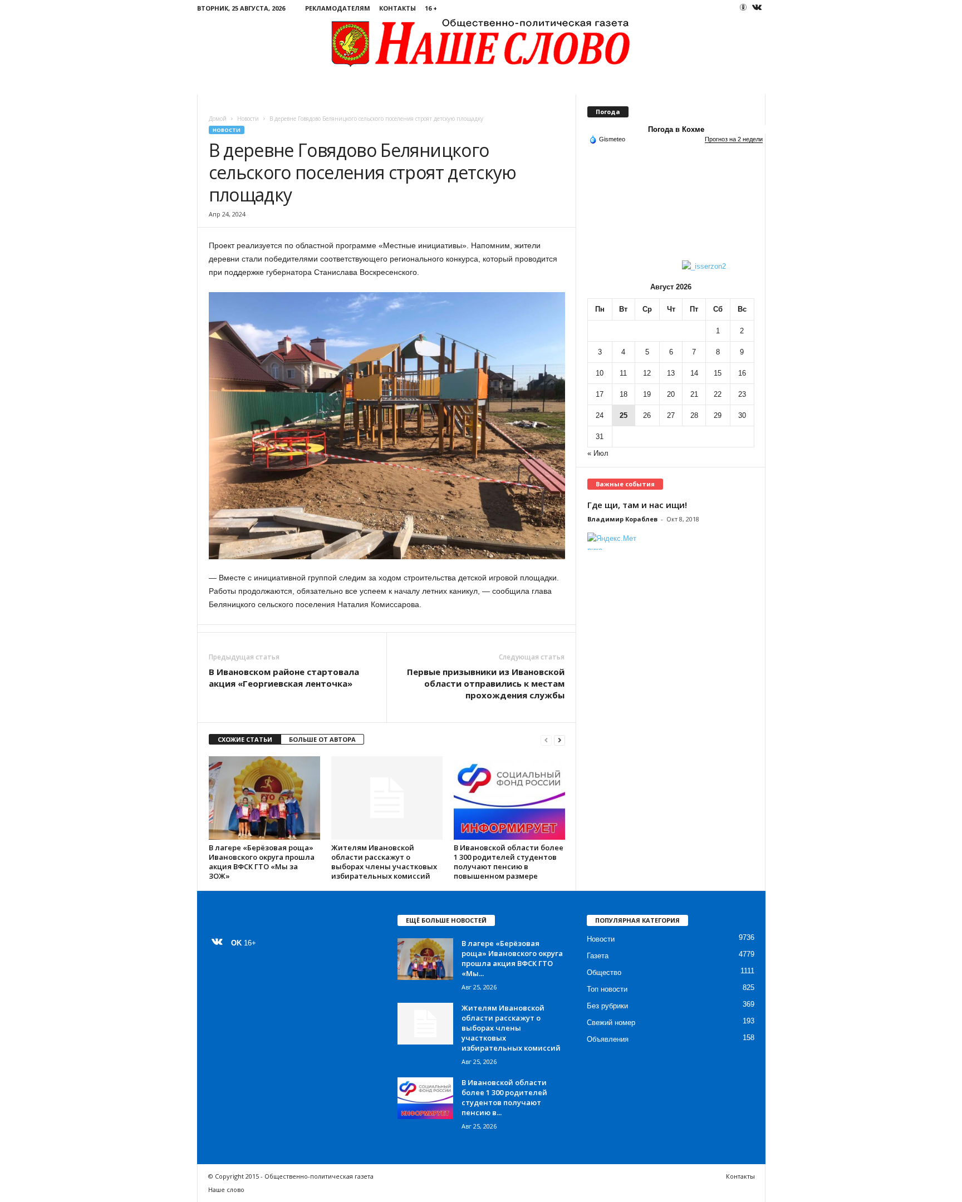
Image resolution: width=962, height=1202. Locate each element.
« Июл (597, 453)
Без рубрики (607, 1006)
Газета (597, 956)
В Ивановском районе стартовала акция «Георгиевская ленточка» (284, 677)
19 (647, 394)
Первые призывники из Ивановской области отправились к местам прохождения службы (486, 683)
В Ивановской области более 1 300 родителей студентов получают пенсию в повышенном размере (508, 862)
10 (599, 373)
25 (623, 415)
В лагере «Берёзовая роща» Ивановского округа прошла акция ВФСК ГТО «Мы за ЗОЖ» (262, 862)
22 (717, 394)
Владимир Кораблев (622, 519)
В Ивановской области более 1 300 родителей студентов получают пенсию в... (504, 1097)
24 (599, 415)
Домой (218, 118)
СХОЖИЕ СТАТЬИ (245, 739)
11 (623, 373)
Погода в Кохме (676, 129)
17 (599, 394)
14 (694, 373)
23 (742, 394)
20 (671, 394)
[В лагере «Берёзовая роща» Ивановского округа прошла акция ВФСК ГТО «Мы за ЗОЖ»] (264, 798)
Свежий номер (611, 1022)
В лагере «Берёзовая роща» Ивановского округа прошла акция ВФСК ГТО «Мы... (512, 958)
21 (694, 394)
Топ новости (607, 989)
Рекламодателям (337, 8)
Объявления (608, 1039)
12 (647, 373)
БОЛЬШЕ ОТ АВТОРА (322, 739)
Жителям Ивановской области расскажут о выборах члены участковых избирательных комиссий (384, 862)
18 (623, 394)
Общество (604, 972)
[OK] (743, 7)
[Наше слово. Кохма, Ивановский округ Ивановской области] (481, 42)
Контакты (397, 8)
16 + (431, 8)
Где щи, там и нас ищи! (637, 504)
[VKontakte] (757, 8)
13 (671, 373)
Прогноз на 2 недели (734, 139)
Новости (248, 118)
